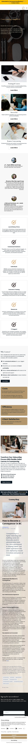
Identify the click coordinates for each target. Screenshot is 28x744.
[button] (26, 8)
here (8, 660)
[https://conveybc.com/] (23, 8)
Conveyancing (5, 527)
